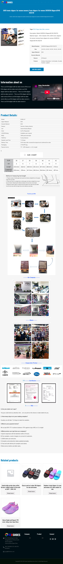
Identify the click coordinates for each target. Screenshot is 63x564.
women (47, 29)
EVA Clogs (36, 29)
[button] (37, 69)
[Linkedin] (55, 539)
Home (11, 16)
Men (43, 29)
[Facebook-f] (50, 539)
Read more (10, 493)
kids (40, 29)
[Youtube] (53, 539)
